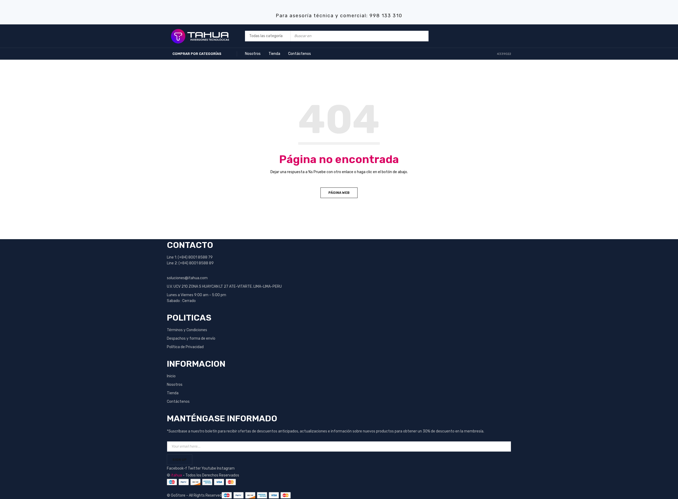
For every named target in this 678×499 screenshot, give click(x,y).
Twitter (195, 468)
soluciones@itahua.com (187, 278)
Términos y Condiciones (187, 330)
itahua (176, 475)
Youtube (209, 468)
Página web (339, 193)
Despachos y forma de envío (191, 338)
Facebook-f (177, 468)
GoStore (178, 495)
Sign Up (179, 460)
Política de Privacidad (185, 347)
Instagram (226, 468)
